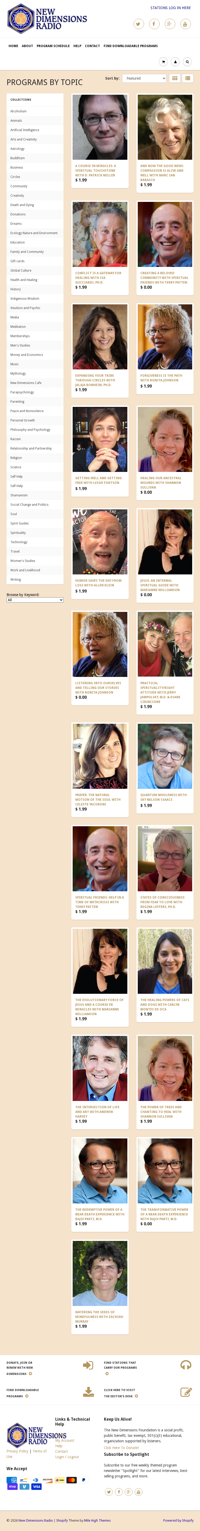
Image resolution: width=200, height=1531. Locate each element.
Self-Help (16, 486)
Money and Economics (26, 355)
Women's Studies (22, 561)
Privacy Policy (17, 1451)
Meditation (18, 327)
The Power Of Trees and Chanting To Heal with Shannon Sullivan (161, 1111)
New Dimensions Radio (35, 1520)
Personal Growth (22, 420)
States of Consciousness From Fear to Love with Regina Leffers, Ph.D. (162, 902)
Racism (15, 439)
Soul (13, 514)
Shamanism (19, 495)
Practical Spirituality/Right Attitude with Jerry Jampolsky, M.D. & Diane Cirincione (160, 692)
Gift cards (17, 261)
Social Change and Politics (29, 505)
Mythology (18, 373)
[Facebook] (154, 24)
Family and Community (27, 252)
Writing (15, 579)
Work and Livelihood (25, 570)
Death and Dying (22, 205)
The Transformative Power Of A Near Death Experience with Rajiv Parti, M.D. (164, 1214)
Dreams (16, 224)
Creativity (17, 195)
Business (16, 167)
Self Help (16, 476)
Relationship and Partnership (31, 448)
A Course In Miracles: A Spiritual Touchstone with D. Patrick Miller (95, 170)
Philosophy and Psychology (30, 430)
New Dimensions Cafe (25, 383)
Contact (92, 46)
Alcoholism (18, 111)
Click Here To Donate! (121, 1448)
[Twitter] (139, 24)
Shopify (62, 1520)
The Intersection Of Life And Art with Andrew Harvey (97, 1111)
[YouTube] (185, 24)
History (15, 289)
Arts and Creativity (23, 139)
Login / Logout (67, 1457)
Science (15, 467)
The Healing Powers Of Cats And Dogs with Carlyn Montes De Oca (164, 1004)
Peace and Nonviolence (26, 411)
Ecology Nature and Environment (34, 233)
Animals (16, 121)
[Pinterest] (170, 24)
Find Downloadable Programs (131, 46)
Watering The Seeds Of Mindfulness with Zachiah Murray (99, 1316)
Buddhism (17, 158)
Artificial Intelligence (24, 130)
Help (77, 46)
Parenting (17, 401)
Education (17, 242)
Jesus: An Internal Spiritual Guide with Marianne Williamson (160, 585)
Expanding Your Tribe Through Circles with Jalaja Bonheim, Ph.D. (95, 380)
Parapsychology (22, 392)
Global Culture (20, 270)
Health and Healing (23, 280)
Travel (15, 551)
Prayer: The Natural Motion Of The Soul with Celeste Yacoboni (98, 799)
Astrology (17, 149)
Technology (18, 542)
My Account (64, 1440)
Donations (18, 214)
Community (18, 186)
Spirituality (18, 533)
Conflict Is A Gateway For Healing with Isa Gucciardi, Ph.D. (98, 277)
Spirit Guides (19, 523)
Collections (20, 99)
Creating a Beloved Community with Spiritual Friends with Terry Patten (164, 277)
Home (13, 46)
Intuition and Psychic (25, 308)
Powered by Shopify (178, 1520)
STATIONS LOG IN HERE (171, 8)
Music (14, 364)
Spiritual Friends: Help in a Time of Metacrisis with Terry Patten (99, 902)
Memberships (20, 336)
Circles (15, 177)
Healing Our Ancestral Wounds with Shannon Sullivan (161, 482)
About (27, 46)
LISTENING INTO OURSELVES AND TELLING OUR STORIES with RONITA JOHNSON (98, 687)
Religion (16, 458)
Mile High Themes (97, 1520)
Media (14, 317)
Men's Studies (20, 345)
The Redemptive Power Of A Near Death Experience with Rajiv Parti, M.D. (99, 1214)
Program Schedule (53, 46)
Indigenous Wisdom (24, 298)
